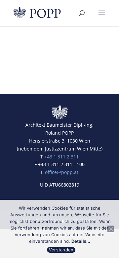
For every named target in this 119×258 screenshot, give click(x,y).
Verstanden (61, 249)
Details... (80, 241)
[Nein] (110, 229)
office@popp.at (61, 172)
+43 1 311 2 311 (61, 156)
